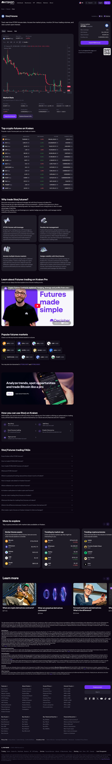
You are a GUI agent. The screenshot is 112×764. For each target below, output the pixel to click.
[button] (20, 2)
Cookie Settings (20, 739)
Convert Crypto (69, 686)
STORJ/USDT (24, 364)
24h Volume (42, 104)
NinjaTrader (20, 751)
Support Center (26, 707)
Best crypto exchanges (70, 731)
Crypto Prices (47, 686)
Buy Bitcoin (4, 719)
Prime (84, 751)
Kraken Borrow (5, 709)
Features (4, 686)
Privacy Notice (11, 739)
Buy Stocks (26, 717)
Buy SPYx (45, 726)
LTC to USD (67, 707)
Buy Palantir (25, 728)
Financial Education (70, 717)
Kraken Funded (5, 711)
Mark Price (18, 36)
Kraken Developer (27, 695)
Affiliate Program (27, 700)
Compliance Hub (40, 739)
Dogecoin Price (47, 693)
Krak (80, 751)
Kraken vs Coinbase (69, 733)
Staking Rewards (6, 705)
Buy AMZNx (46, 728)
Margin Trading (5, 693)
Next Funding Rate (43, 109)
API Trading (4, 702)
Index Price (23, 104)
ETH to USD (67, 691)
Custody (92, 751)
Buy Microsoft (26, 731)
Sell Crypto (4, 691)
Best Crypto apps (69, 728)
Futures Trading (5, 695)
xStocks (57, 751)
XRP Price (45, 695)
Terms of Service (51, 739)
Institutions (4, 700)
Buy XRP (3, 726)
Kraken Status (26, 705)
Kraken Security (26, 689)
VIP (30, 751)
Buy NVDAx (46, 719)
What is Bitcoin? (68, 724)
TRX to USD (67, 705)
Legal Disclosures (105, 759)
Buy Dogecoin (5, 724)
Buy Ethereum (5, 722)
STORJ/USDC (35, 364)
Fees (58, 109)
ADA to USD (67, 702)
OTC (88, 751)
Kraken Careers (26, 691)
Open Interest (60, 104)
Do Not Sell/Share (29, 739)
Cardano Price (47, 698)
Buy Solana (4, 731)
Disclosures (71, 739)
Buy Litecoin (4, 733)
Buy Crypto (4, 689)
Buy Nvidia (25, 719)
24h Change (29, 36)
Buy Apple (25, 724)
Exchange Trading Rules (61, 739)
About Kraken (26, 686)
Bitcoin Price (46, 689)
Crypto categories (48, 705)
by (5, 747)
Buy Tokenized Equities (50, 717)
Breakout (26, 751)
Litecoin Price (46, 702)
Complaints (25, 709)
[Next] (107, 524)
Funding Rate (24, 109)
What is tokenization (69, 726)
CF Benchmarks (64, 751)
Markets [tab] (9, 31)
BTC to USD (67, 689)
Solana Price (46, 700)
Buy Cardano (5, 728)
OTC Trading (4, 698)
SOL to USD (67, 698)
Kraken (8, 751)
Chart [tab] (3, 31)
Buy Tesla (24, 722)
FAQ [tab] (15, 31)
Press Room (25, 698)
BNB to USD (67, 695)
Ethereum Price (47, 691)
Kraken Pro (14, 751)
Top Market (6, 36)
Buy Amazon (25, 726)
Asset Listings (26, 702)
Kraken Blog (25, 693)
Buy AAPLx (46, 724)
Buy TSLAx (46, 722)
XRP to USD (67, 693)
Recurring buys (5, 707)
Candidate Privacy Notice (81, 739)
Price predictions (47, 707)
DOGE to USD (67, 700)
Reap (70, 751)
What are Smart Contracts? (71, 722)
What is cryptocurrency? (71, 719)
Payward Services (49, 751)
